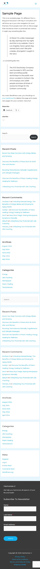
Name (6, 505)
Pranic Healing (7, 284)
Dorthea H (6, 201)
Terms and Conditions (20, 559)
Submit (10, 538)
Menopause (6, 281)
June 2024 (6, 252)
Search (4, 133)
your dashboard (8, 98)
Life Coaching (7, 277)
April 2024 (6, 259)
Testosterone (7, 287)
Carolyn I (5, 210)
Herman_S (6, 226)
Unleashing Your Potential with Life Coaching (19, 186)
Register (5, 459)
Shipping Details (20, 564)
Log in (4, 462)
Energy (4, 274)
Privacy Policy (20, 557)
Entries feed (6, 465)
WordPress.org (7, 472)
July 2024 (5, 249)
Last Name (8, 515)
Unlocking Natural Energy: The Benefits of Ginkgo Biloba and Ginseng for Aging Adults (18, 204)
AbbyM (5, 221)
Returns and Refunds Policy (20, 562)
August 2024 (7, 246)
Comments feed (8, 469)
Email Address (10, 524)
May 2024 (6, 256)
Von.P (4, 215)
